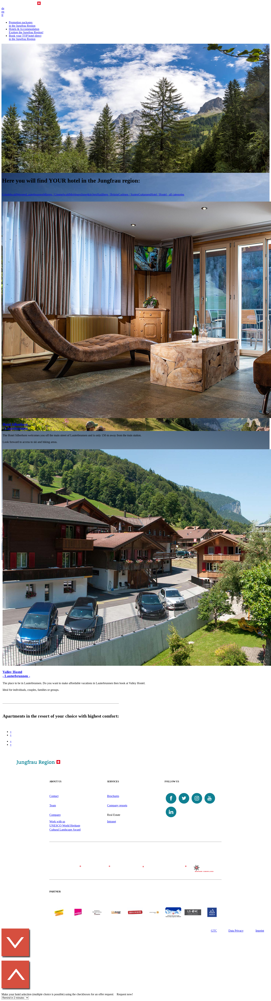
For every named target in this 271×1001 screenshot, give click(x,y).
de (2, 8)
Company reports (117, 805)
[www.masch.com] (212, 916)
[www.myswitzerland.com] (154, 916)
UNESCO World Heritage (64, 825)
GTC (214, 930)
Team (52, 805)
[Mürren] (135, 870)
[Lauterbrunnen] (169, 870)
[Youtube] (209, 803)
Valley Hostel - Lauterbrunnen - (16, 674)
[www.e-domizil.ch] (116, 916)
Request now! (125, 994)
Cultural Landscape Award (65, 829)
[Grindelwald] (67, 870)
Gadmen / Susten (128, 194)
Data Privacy (236, 930)
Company (55, 814)
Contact (53, 796)
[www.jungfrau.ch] (59, 912)
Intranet (111, 821)
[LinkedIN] (171, 817)
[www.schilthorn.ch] (78, 916)
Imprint (260, 930)
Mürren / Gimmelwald (56, 194)
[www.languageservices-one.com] (193, 914)
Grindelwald (9, 194)
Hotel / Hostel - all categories (167, 194)
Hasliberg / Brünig (107, 194)
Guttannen (144, 194)
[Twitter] (184, 803)
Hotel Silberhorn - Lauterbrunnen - (16, 426)
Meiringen (75, 194)
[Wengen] (101, 870)
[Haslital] (204, 870)
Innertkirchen (89, 194)
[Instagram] (196, 803)
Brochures (113, 796)
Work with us (57, 821)
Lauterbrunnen (34, 194)
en (2, 11)
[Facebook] (171, 803)
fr (2, 15)
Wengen (21, 194)
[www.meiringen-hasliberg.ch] (97, 916)
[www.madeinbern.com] (135, 916)
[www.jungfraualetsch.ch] (173, 916)
